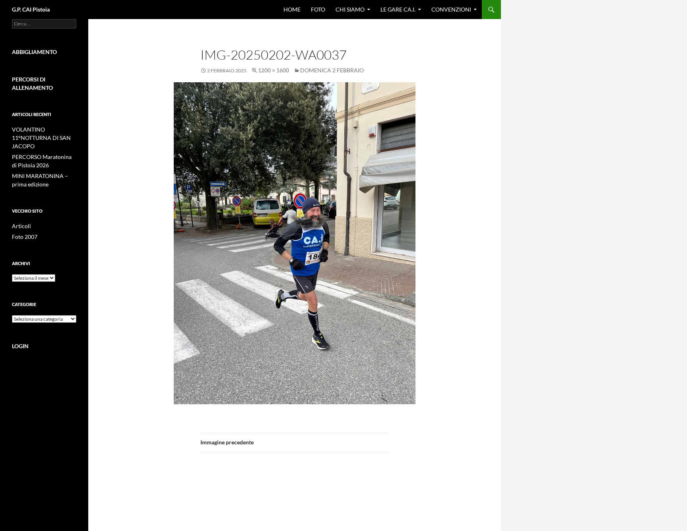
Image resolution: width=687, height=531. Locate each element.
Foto (318, 9)
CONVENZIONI (451, 9)
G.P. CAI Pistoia (31, 9)
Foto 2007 (24, 236)
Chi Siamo (350, 9)
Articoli (21, 226)
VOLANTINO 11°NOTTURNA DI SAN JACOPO (41, 137)
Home (292, 9)
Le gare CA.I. (397, 9)
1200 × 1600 (273, 70)
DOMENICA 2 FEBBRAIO (332, 70)
